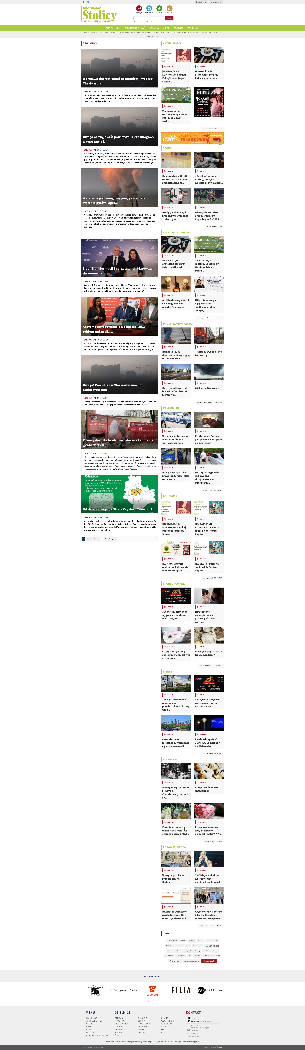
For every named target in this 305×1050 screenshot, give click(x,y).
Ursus (184, 32)
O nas (166, 27)
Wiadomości (113, 27)
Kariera (178, 27)
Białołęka (94, 32)
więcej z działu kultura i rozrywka (210, 318)
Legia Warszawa (197, 946)
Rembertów (158, 32)
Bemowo (86, 32)
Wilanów (212, 32)
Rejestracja (217, 2)
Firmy (142, 22)
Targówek (176, 32)
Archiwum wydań (135, 27)
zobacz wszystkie (209, 961)
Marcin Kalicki (212, 945)
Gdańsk (191, 941)
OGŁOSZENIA (159, 12)
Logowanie (202, 2)
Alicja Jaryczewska (172, 940)
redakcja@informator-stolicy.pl (202, 1021)
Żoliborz (155, 36)
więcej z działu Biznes (214, 753)
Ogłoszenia (149, 22)
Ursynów (191, 32)
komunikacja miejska (212, 941)
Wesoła (204, 32)
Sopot (189, 955)
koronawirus (179, 946)
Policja (215, 951)
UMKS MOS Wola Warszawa (212, 955)
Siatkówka (180, 956)
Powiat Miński (124, 32)
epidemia (183, 940)
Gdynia (200, 941)
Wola (149, 36)
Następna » (112, 539)
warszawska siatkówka (191, 961)
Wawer (198, 32)
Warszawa (175, 961)
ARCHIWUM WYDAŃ (139, 13)
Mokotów (108, 32)
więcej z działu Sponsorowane (211, 666)
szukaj (169, 18)
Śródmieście (167, 32)
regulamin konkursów (97, 1035)
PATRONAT (193, 27)
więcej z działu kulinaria (213, 841)
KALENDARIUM (149, 12)
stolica (198, 955)
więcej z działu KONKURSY (212, 578)
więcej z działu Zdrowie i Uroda (211, 926)
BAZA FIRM (170, 12)
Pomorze (169, 956)
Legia (188, 946)
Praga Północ (135, 32)
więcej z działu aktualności (212, 129)
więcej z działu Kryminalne (212, 490)
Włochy (218, 32)
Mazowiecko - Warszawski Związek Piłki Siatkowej (184, 951)
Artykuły (137, 22)
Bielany (101, 32)
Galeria (154, 27)
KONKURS (169, 946)
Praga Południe (147, 32)
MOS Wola (206, 951)
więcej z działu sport (214, 227)
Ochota (115, 32)
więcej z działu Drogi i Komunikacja (209, 402)
